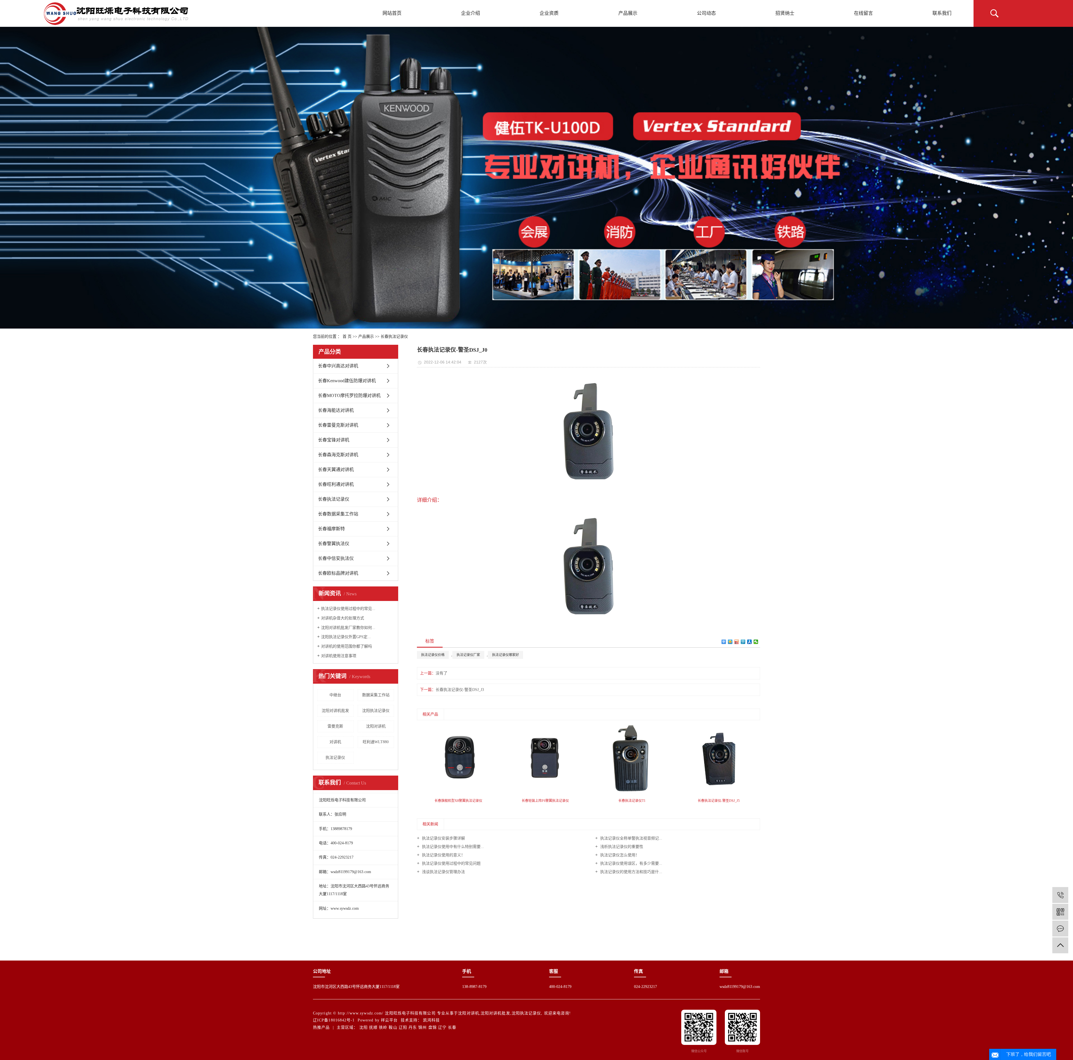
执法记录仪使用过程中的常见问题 (451, 863)
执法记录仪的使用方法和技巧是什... (630, 872)
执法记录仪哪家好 (505, 655)
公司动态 (706, 13)
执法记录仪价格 (433, 655)
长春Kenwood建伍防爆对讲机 (347, 380)
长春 (452, 1027)
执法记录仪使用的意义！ (443, 855)
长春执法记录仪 (394, 336)
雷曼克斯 (335, 726)
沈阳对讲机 (376, 726)
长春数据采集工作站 (338, 514)
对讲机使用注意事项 (338, 656)
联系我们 (941, 13)
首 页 (347, 336)
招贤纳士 (784, 13)
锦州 (422, 1027)
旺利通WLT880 (376, 742)
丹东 (413, 1027)
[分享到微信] (756, 642)
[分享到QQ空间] (730, 642)
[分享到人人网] (749, 642)
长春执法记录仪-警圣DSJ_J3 (460, 690)
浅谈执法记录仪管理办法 (443, 872)
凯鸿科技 (431, 1020)
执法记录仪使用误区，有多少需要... (630, 863)
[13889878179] (1060, 895)
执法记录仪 (335, 757)
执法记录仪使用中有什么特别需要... (452, 847)
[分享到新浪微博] (736, 642)
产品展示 (627, 13)
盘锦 (432, 1027)
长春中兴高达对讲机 (338, 365)
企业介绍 (470, 13)
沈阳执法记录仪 (376, 711)
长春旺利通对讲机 (336, 484)
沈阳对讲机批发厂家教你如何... (348, 628)
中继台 (335, 695)
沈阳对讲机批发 (335, 711)
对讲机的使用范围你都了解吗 (346, 646)
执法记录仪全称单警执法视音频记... (630, 838)
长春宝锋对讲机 (333, 440)
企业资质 (549, 13)
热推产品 (321, 1027)
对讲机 (335, 742)
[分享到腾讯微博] (743, 642)
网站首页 (392, 13)
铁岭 (383, 1027)
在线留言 (863, 13)
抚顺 (373, 1027)
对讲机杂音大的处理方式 (342, 618)
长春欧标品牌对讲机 (338, 573)
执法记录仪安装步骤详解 (443, 838)
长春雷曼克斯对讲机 (338, 425)
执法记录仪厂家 (468, 655)
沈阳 (363, 1027)
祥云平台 (389, 1020)
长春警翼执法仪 (333, 543)
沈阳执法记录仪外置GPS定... (346, 637)
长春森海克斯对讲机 (338, 454)
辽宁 (442, 1027)
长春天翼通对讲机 (336, 469)
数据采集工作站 (376, 695)
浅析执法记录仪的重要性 (621, 847)
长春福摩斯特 (331, 528)
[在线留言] (1060, 929)
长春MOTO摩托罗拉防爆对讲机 (349, 395)
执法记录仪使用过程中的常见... (348, 609)
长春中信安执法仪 (336, 558)
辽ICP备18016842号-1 (334, 1020)
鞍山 (393, 1027)
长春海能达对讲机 (336, 410)
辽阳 (403, 1027)
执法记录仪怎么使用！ (619, 855)
